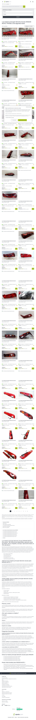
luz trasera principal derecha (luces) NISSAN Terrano (12, 660)
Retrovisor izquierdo (6, 527)
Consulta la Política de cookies (10, 117)
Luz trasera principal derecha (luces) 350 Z (9, 536)
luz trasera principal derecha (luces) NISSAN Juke (12, 657)
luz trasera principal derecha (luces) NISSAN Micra (12, 658)
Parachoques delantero (6, 526)
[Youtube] (5, 705)
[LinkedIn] (6, 705)
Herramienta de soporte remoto (7, 686)
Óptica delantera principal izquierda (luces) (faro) (11, 666)
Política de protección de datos (7, 692)
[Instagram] (8, 705)
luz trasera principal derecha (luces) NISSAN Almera (12, 659)
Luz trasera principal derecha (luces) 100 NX (10, 531)
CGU (2, 690)
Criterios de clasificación (6, 697)
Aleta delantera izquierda (7, 524)
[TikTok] (9, 705)
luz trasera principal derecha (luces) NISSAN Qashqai (12, 656)
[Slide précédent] (1, 673)
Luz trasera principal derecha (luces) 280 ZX (10, 534)
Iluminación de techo (7, 667)
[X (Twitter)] (3, 705)
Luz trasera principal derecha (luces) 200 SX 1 (10, 532)
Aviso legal (3, 696)
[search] (24, 6)
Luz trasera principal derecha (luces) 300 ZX (10, 535)
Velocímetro (5, 523)
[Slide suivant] (35, 673)
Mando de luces (6, 664)
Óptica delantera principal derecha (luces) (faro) (11, 668)
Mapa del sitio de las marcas (6, 687)
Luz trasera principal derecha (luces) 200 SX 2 (10, 533)
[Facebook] (2, 705)
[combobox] (13, 6)
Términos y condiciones (5, 691)
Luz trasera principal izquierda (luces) (9, 525)
